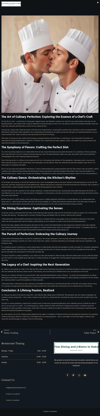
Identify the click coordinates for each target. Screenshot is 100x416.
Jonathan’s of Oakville (33, 140)
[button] (98, 2)
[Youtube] (85, 375)
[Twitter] (73, 375)
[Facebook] (67, 375)
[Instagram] (79, 375)
